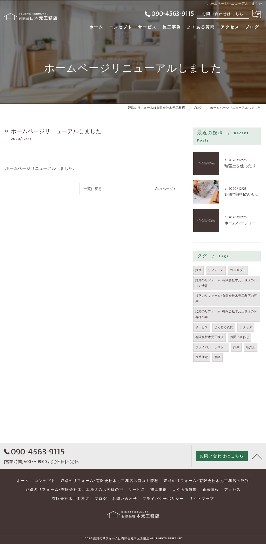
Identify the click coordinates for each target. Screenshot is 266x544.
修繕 (217, 357)
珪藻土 (250, 347)
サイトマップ (201, 499)
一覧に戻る (93, 189)
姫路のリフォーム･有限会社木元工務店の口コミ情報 (226, 283)
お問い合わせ (239, 337)
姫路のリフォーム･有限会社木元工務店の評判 (226, 298)
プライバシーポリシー (211, 347)
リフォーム (216, 270)
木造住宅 (201, 357)
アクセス (246, 327)
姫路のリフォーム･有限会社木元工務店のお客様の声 (226, 314)
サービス (201, 327)
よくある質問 (223, 327)
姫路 (198, 270)
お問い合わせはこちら (223, 14)
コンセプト (238, 270)
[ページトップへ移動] (257, 456)
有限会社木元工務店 (209, 337)
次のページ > (165, 189)
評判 (236, 347)
